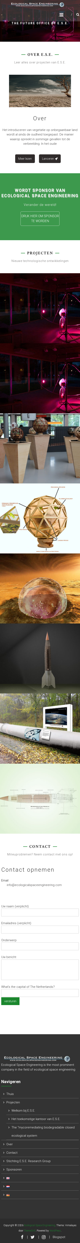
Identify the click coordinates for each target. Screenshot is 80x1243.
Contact (11, 1153)
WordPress (55, 1230)
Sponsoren (14, 1169)
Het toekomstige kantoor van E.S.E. (35, 1119)
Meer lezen (25, 158)
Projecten (13, 1102)
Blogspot (59, 1237)
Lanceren (48, 158)
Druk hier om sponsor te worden (40, 218)
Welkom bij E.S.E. (23, 1110)
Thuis (10, 1094)
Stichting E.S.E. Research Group (28, 1161)
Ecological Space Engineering (39, 1225)
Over (40, 118)
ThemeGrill (29, 1230)
